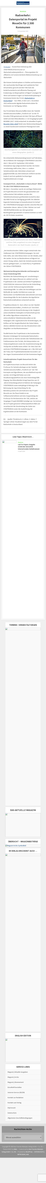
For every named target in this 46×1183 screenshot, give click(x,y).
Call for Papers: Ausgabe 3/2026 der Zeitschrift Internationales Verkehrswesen (29, 447)
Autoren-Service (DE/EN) (16, 1092)
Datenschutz (12, 1113)
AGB (27, 1154)
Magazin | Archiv (13, 1077)
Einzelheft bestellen (15, 1087)
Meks (15, 1149)
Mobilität (23, 11)
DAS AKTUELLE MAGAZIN (23, 810)
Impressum (12, 1108)
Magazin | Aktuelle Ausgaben (18, 1072)
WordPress (29, 1152)
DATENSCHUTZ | (39, 1152)
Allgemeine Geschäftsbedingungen (20, 1118)
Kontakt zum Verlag (14, 1103)
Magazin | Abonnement (16, 1082)
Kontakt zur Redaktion (15, 1097)
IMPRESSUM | (21, 1154)
